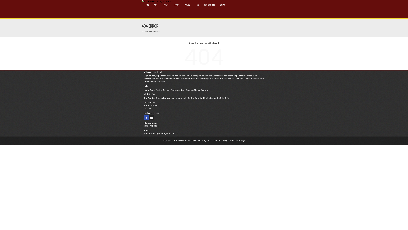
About (156, 5)
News (197, 5)
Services (176, 5)
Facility (166, 5)
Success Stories (209, 5)
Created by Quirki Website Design (231, 140)
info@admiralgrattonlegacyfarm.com (161, 133)
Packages (187, 5)
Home (147, 5)
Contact (222, 5)
